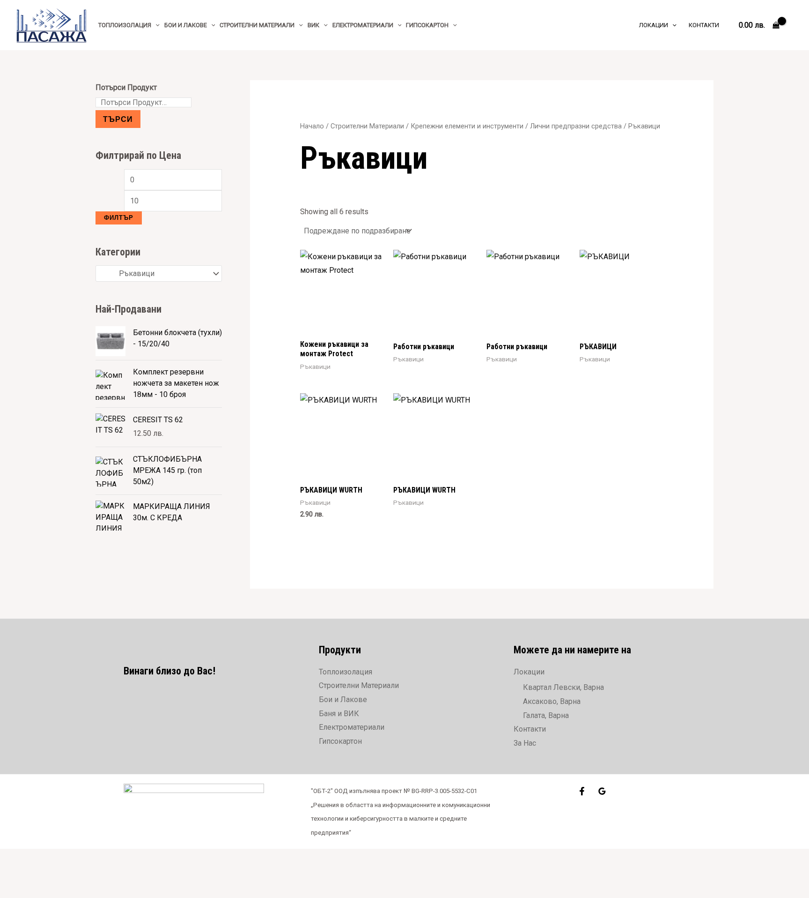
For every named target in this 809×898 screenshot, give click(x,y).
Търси (118, 118)
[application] (155, 25)
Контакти (530, 729)
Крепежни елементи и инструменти (467, 126)
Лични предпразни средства (576, 126)
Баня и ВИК (339, 713)
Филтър (118, 217)
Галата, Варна (546, 715)
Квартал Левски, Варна (563, 687)
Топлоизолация (345, 671)
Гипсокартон (340, 741)
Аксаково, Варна (552, 701)
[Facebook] (582, 791)
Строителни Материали (367, 126)
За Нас (525, 743)
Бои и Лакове (343, 699)
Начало (312, 126)
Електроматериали (351, 727)
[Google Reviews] (602, 791)
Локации (529, 671)
